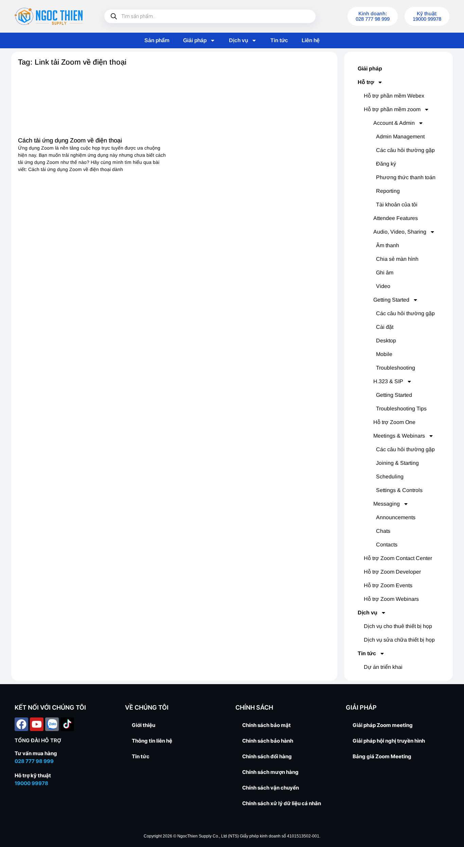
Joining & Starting (397, 463)
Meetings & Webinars (399, 436)
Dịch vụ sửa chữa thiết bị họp (399, 640)
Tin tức (279, 40)
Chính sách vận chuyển (270, 787)
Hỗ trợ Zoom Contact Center (398, 558)
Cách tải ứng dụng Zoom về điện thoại (70, 140)
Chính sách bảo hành (267, 741)
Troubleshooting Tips (401, 408)
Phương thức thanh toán (405, 177)
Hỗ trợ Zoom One (394, 422)
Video (383, 286)
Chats (383, 531)
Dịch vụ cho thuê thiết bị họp (398, 626)
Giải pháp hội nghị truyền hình (389, 741)
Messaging (386, 504)
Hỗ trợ (366, 82)
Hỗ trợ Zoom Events (388, 585)
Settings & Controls (399, 490)
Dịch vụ (238, 40)
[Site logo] (49, 16)
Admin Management (400, 136)
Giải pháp (195, 40)
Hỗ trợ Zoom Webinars (391, 599)
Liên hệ (311, 40)
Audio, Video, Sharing (399, 232)
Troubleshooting (395, 368)
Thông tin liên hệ (152, 741)
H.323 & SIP (388, 381)
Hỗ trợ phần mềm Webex (394, 96)
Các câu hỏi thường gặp (405, 150)
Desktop (386, 340)
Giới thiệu (143, 725)
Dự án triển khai (383, 667)
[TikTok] (67, 724)
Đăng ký (386, 164)
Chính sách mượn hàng (270, 772)
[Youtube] (36, 724)
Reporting (388, 191)
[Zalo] (52, 724)
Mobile (384, 354)
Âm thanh (387, 245)
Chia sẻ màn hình (397, 259)
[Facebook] (21, 724)
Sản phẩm (156, 40)
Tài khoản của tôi (396, 204)
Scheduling (390, 476)
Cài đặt (384, 327)
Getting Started (391, 300)
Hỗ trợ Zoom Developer (392, 572)
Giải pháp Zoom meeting (383, 725)
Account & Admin (394, 123)
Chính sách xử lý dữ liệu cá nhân (281, 803)
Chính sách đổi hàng (267, 756)
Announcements (395, 517)
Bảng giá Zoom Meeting (382, 756)
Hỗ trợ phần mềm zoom (392, 109)
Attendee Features (395, 218)
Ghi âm (384, 272)
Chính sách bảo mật (266, 725)
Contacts (386, 544)
